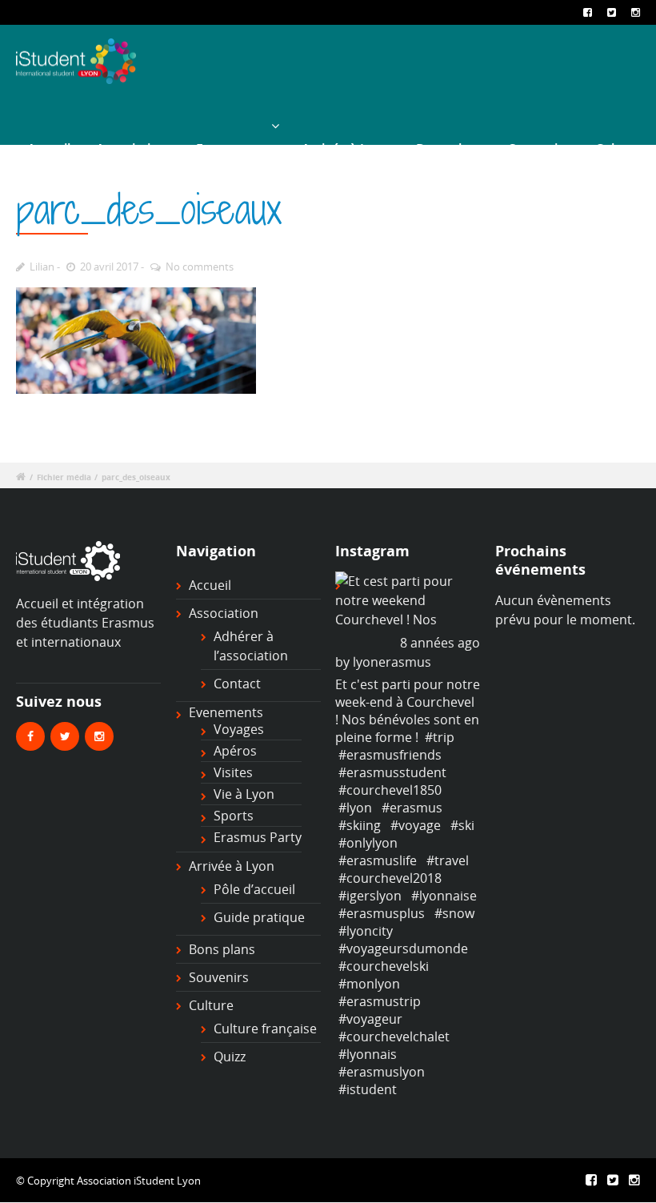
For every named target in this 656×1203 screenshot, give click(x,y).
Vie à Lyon (244, 794)
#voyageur (370, 1019)
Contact (237, 683)
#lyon (355, 807)
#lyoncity (365, 931)
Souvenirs (539, 149)
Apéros (235, 751)
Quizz (230, 1056)
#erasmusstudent (392, 772)
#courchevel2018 (390, 878)
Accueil (48, 149)
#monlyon (369, 983)
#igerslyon (370, 895)
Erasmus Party (258, 837)
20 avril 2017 (109, 266)
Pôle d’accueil (254, 889)
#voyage (415, 825)
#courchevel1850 (390, 790)
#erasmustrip (379, 1001)
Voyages (239, 729)
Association (131, 149)
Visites (233, 772)
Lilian (42, 266)
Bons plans (449, 149)
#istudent (367, 1089)
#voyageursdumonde (403, 948)
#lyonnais (367, 1054)
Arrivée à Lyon (346, 149)
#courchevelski (383, 966)
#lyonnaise (444, 895)
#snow (454, 913)
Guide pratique (259, 917)
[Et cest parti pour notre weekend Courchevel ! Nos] (407, 600)
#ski (462, 825)
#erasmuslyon (381, 1072)
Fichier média (64, 477)
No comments (200, 266)
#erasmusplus (381, 913)
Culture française (265, 1028)
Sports (234, 815)
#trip (439, 737)
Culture (617, 149)
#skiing (359, 825)
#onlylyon (368, 843)
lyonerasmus (392, 662)
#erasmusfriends (390, 755)
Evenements (233, 149)
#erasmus (412, 807)
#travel (447, 860)
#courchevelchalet (394, 1036)
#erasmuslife (377, 860)
